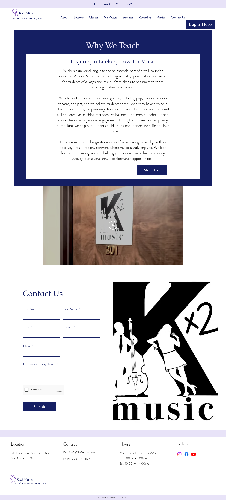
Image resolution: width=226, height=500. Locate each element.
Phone (27, 345)
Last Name (71, 309)
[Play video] (113, 225)
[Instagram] (179, 454)
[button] (64, 17)
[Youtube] (193, 454)
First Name (30, 309)
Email (26, 327)
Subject (68, 327)
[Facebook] (186, 454)
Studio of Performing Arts (27, 18)
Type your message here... (39, 364)
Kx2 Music (27, 13)
